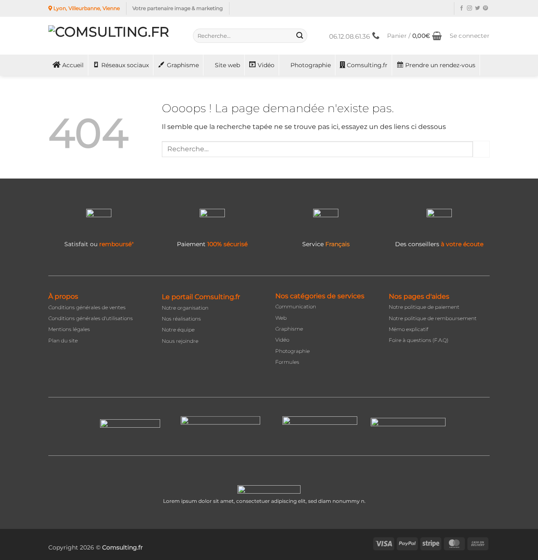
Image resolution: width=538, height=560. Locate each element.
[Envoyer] (300, 36)
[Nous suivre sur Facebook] (461, 8)
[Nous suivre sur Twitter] (477, 8)
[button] (414, 36)
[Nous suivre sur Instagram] (469, 8)
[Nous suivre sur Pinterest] (485, 8)
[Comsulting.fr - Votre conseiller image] (114, 35)
